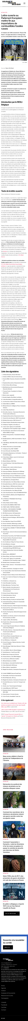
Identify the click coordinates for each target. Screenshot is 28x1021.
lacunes (5, 251)
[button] (24, 3)
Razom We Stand (10, 68)
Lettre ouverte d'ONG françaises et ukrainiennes (12, 709)
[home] (11, 3)
